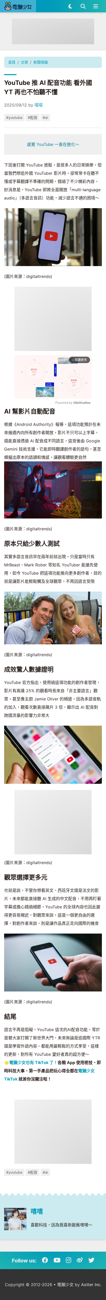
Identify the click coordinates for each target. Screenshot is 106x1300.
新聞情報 (40, 62)
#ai (45, 117)
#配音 (32, 117)
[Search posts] (83, 6)
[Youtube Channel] (57, 1260)
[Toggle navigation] (95, 6)
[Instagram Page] (68, 1260)
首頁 (11, 62)
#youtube (14, 117)
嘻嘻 (38, 105)
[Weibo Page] (80, 1260)
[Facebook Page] (45, 1260)
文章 (24, 62)
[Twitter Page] (91, 1260)
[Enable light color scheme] (70, 6)
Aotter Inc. (91, 1284)
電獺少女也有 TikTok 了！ (33, 1062)
